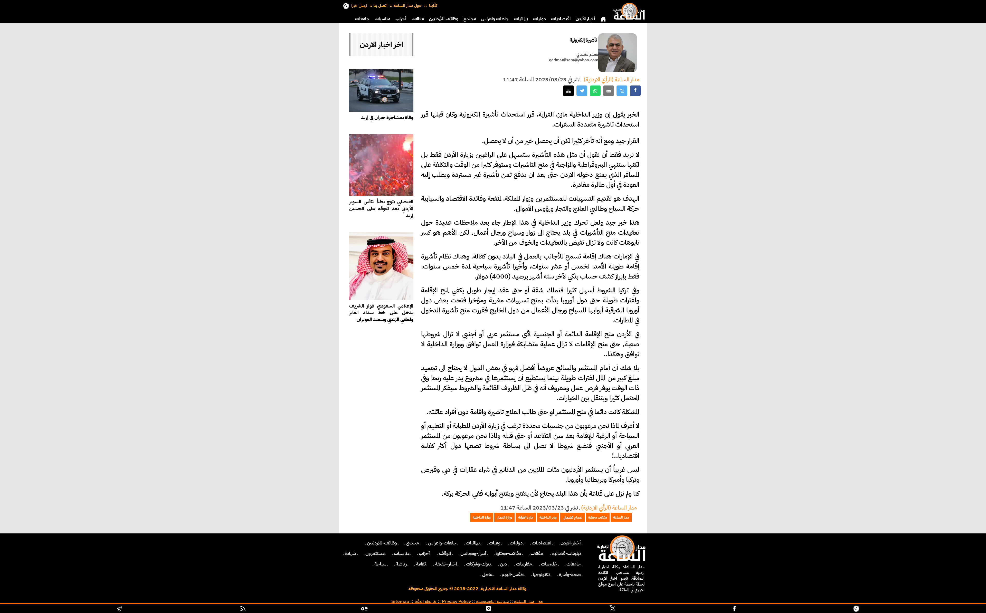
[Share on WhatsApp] (595, 90)
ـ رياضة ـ (401, 564)
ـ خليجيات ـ (549, 564)
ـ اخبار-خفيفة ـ (445, 564)
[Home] (628, 10)
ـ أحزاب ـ (424, 553)
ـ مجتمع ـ (412, 543)
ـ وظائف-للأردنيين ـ (382, 543)
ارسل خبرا (359, 6)
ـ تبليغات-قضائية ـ (566, 553)
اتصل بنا (380, 6)
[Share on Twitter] (622, 90)
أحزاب (400, 18)
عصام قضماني (587, 55)
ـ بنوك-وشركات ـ (478, 564)
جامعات (362, 18)
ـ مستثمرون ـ (375, 553)
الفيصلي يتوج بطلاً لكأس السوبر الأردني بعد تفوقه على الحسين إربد (381, 208)
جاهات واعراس (495, 18)
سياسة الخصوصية (492, 601)
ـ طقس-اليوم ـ (512, 574)
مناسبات (382, 18)
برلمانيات (521, 18)
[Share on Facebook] (635, 90)
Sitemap (400, 601)
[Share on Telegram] (581, 90)
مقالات (418, 18)
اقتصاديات (561, 18)
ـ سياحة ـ (380, 564)
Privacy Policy (456, 601)
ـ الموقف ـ (445, 553)
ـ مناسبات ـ (401, 553)
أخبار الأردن (585, 18)
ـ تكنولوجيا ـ (541, 574)
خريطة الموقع (425, 601)
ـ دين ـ (503, 564)
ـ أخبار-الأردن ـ (570, 543)
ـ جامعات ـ (573, 564)
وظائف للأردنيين (443, 18)
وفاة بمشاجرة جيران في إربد (387, 117)
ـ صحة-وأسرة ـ (569, 574)
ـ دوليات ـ (516, 543)
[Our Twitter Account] (612, 609)
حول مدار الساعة (408, 6)
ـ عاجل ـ (487, 574)
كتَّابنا (432, 6)
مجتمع (469, 18)
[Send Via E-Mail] (608, 90)
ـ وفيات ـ (494, 543)
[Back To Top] (921, 609)
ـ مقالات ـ (536, 553)
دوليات (539, 18)
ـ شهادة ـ (350, 553)
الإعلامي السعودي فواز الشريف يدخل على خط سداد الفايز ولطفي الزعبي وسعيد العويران (381, 312)
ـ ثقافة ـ (420, 564)
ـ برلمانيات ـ (472, 543)
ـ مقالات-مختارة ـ (508, 553)
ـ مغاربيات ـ (524, 564)
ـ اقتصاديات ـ (541, 543)
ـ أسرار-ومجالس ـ (473, 553)
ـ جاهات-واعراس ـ (442, 543)
